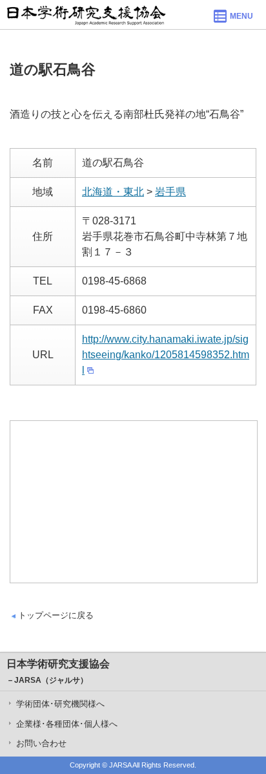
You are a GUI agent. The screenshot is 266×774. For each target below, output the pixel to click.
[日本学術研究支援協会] (86, 14)
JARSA (120, 765)
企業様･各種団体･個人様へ (67, 724)
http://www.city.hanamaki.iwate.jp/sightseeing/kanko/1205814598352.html (165, 355)
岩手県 (170, 191)
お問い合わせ (41, 743)
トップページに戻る (56, 615)
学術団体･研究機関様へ (60, 704)
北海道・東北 (113, 191)
